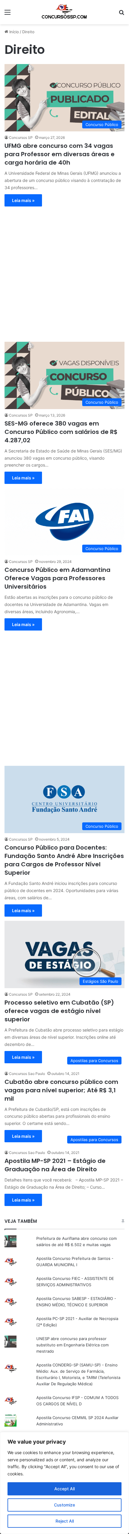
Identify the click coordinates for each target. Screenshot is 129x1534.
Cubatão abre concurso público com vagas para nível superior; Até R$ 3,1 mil (61, 1090)
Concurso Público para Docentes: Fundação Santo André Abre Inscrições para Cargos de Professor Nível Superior (64, 860)
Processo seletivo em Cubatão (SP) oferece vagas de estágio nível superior (59, 1010)
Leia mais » (23, 200)
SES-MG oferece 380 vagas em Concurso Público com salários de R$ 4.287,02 (61, 431)
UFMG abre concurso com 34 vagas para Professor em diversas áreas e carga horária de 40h (59, 154)
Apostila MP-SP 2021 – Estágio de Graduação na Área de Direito (55, 1165)
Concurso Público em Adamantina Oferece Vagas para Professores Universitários (57, 578)
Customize (64, 1504)
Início (13, 31)
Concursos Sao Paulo (27, 1073)
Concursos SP (21, 137)
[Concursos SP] (64, 12)
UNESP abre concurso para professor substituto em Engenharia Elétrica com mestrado (72, 1345)
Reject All (65, 1521)
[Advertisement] (64, 270)
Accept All (64, 1488)
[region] (64, 1483)
